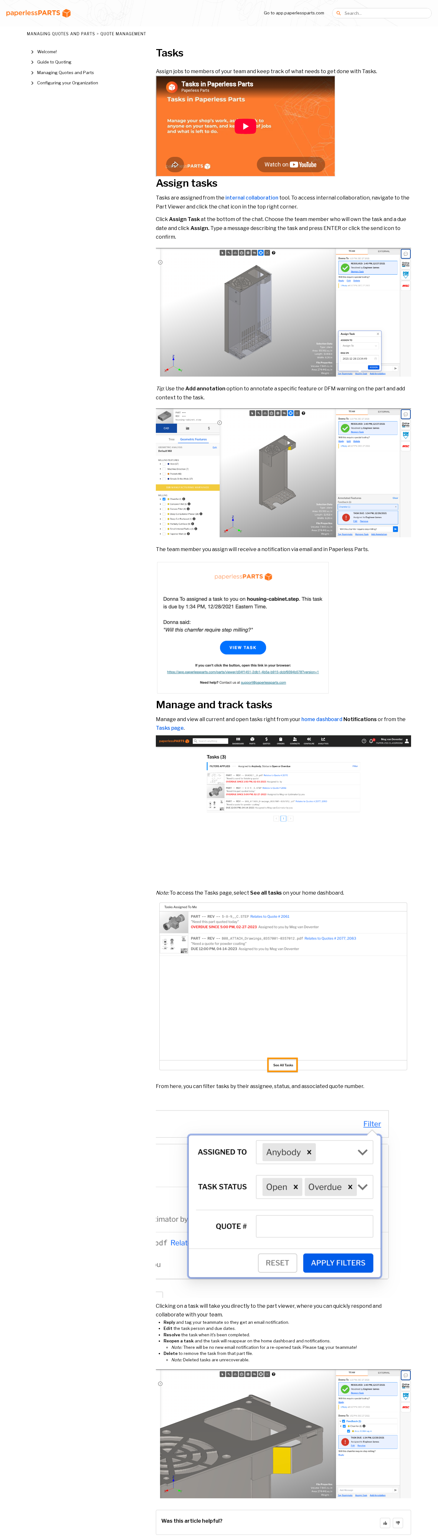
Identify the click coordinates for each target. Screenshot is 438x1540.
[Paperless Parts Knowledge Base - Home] (38, 13)
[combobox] (388, 13)
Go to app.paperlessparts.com (294, 12)
